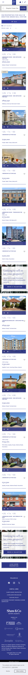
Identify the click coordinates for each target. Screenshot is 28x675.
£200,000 (6, 255)
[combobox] (12, 8)
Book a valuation (14, 286)
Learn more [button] (15, 667)
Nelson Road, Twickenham (9, 65)
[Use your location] (3, 8)
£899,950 (6, 100)
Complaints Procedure (14, 595)
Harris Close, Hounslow (8, 259)
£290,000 (6, 139)
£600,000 (6, 61)
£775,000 (6, 216)
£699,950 (6, 325)
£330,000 (6, 364)
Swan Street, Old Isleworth (9, 220)
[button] (14, 21)
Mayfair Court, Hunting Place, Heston (12, 367)
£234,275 (5, 441)
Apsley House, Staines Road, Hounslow (12, 485)
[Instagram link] (14, 583)
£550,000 (6, 402)
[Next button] (8, 49)
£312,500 (5, 482)
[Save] (24, 58)
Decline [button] (8, 671)
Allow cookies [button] (20, 671)
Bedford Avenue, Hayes (8, 524)
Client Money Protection (14, 592)
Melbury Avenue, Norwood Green (11, 103)
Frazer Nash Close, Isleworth (9, 142)
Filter (23, 8)
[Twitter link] (19, 583)
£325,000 (5, 178)
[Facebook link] (9, 583)
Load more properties (14, 565)
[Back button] (4, 49)
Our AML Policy (14, 597)
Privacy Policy (14, 661)
